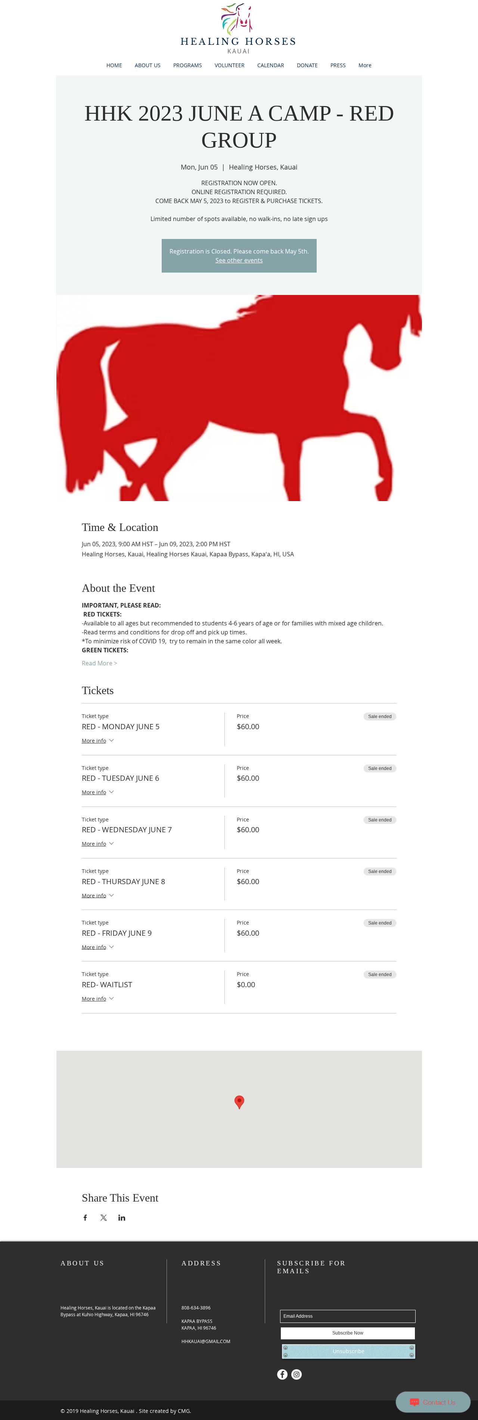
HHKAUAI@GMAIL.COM (205, 1341)
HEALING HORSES (238, 41)
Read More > (99, 663)
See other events (239, 260)
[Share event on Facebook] (85, 1218)
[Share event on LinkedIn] (121, 1218)
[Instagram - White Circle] (296, 1374)
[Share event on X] (103, 1218)
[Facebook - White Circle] (282, 1374)
